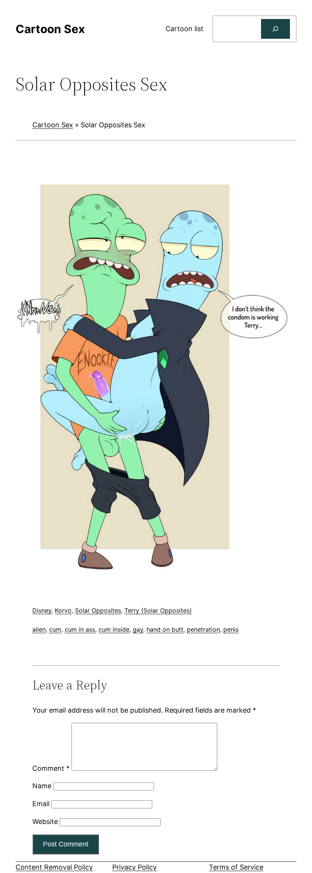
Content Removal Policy (54, 867)
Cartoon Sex (52, 125)
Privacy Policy (134, 867)
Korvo (63, 610)
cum (55, 629)
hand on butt (164, 629)
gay (138, 629)
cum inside (114, 629)
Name (41, 786)
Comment (51, 768)
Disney (41, 610)
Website (45, 821)
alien (39, 629)
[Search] (275, 29)
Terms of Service (236, 867)
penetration (203, 629)
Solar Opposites (98, 610)
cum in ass (80, 629)
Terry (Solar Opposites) (158, 610)
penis (231, 629)
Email (40, 804)
